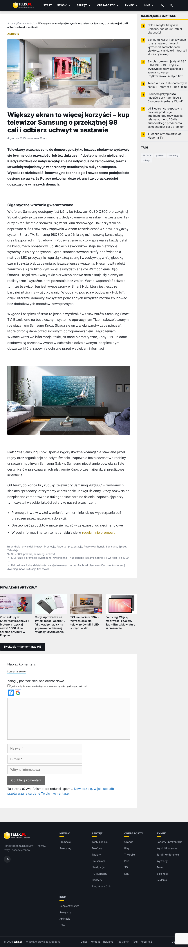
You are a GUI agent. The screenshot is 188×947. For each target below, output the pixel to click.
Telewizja (12, 550)
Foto (62, 925)
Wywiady (162, 861)
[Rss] (7, 859)
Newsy (62, 5)
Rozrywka (90, 546)
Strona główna (15, 23)
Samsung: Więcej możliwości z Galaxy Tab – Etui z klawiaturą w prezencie (121, 623)
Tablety (96, 854)
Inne (147, 5)
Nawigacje (98, 867)
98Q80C (16, 554)
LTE (126, 873)
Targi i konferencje (168, 854)
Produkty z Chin (101, 886)
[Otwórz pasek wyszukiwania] (171, 5)
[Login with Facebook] (11, 693)
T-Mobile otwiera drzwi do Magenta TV (165, 135)
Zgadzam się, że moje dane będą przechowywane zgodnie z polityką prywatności (48, 686)
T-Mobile (129, 854)
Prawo (160, 867)
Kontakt (95, 941)
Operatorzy (106, 5)
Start (47, 5)
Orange (128, 841)
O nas (84, 941)
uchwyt (50, 554)
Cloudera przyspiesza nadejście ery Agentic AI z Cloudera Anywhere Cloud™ (165, 97)
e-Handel (27, 546)
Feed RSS (146, 941)
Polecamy (65, 848)
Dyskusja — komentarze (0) (22, 646)
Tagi (135, 941)
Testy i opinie (99, 841)
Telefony (97, 848)
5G (126, 867)
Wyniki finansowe (167, 848)
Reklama (162, 879)
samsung (39, 554)
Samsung (111, 546)
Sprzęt (82, 5)
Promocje (49, 546)
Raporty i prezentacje (69, 546)
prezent (27, 554)
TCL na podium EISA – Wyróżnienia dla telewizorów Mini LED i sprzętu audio (85, 623)
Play (126, 848)
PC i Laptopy (99, 873)
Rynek (129, 5)
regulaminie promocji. (98, 532)
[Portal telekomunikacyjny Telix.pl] (17, 835)
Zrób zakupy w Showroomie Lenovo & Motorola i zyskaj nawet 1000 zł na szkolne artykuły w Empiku (15, 626)
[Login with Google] (18, 693)
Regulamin (123, 941)
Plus (126, 861)
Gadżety (97, 879)
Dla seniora (98, 861)
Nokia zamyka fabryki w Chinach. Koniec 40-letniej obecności (165, 29)
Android (30, 23)
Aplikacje (64, 918)
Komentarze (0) (16, 671)
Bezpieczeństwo (69, 905)
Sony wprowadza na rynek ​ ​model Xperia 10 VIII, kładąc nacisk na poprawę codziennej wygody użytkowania (50, 624)
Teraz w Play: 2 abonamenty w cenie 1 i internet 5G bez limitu (167, 85)
